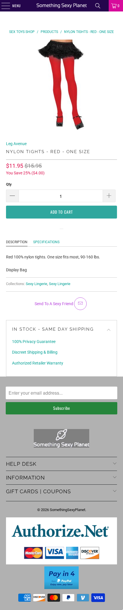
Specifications (46, 242)
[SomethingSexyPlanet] (61, 5)
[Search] (97, 5)
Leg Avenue (16, 143)
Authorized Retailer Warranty (37, 363)
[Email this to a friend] (80, 303)
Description (16, 242)
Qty (9, 184)
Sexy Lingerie (36, 284)
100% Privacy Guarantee (33, 341)
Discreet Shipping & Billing (34, 352)
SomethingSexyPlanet (67, 510)
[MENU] (2, 5)
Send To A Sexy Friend (54, 303)
